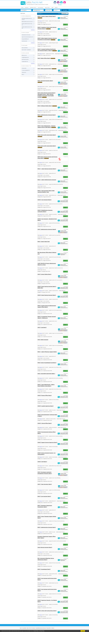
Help (30, 627)
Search (65, 10)
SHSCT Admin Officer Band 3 (44, 58)
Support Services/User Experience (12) (27, 36)
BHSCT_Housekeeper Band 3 (44, 569)
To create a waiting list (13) (25, 70)
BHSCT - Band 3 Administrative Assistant (47, 179)
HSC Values (33, 627)
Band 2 (41, 53)
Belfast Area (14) (24, 55)
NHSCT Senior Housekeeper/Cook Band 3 (47, 362)
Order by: (59, 13)
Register (56, 7)
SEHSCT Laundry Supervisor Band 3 (45, 406)
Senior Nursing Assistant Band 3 (45, 547)
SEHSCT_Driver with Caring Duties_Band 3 (47, 610)
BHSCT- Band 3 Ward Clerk (44, 241)
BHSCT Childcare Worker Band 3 (45, 105)
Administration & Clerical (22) (26, 34)
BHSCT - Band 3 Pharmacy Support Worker (47, 351)
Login (52, 7)
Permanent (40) (24, 68)
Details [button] (65, 24)
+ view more (33, 29)
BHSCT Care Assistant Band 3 (44, 496)
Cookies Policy (35, 630)
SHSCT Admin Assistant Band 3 (45, 68)
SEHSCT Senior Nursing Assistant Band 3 (47, 295)
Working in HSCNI (33, 7)
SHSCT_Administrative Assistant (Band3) (47, 229)
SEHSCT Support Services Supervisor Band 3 (47, 442)
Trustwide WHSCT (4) (25, 61)
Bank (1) (23, 74)
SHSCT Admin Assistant (43, 339)
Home (22, 7)
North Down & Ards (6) (25, 59)
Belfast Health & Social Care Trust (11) (27, 21)
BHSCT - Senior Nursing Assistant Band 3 (47, 168)
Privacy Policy (42, 630)
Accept (83, 630)
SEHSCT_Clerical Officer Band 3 (45, 423)
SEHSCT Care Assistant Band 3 (44, 199)
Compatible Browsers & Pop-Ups (41, 627)
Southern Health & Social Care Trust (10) (27, 28)
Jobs (34, 2)
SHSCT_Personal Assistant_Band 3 (45, 80)
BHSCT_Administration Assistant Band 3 (47, 527)
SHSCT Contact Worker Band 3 (44, 274)
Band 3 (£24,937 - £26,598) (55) (26, 49)
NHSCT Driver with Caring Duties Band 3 (47, 135)
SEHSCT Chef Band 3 (42, 461)
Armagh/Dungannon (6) (25, 57)
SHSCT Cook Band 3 (42, 327)
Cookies (52, 627)
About (28, 627)
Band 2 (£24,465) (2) (25, 47)
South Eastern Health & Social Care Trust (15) (27, 19)
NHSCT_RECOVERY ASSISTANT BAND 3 (46, 373)
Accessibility (24, 627)
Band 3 (41, 20)
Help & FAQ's (47, 7)
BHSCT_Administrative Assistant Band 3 (47, 115)
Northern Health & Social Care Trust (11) (27, 24)
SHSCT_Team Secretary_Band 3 (45, 484)
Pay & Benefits (40, 7)
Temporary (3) (24, 72)
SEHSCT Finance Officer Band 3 (45, 395)
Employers (26, 7)
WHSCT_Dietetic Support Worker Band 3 (47, 16)
